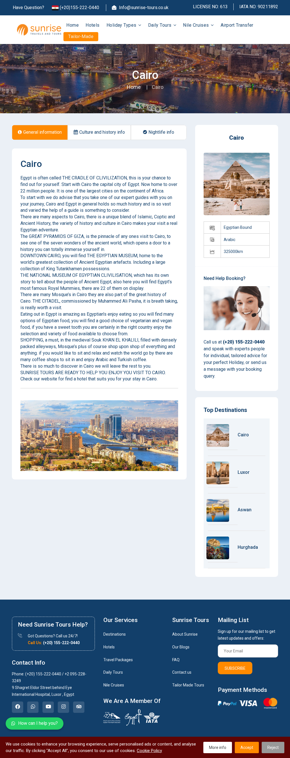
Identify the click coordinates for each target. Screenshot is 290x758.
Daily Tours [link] (113, 672)
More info (217, 747)
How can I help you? (38, 723)
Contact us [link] (181, 672)
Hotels (93, 25)
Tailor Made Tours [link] (188, 685)
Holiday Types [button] (122, 25)
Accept (246, 747)
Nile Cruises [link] (113, 685)
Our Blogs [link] (180, 647)
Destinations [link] (114, 634)
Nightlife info (161, 132)
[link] (17, 707)
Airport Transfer (237, 25)
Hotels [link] (109, 647)
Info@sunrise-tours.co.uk (143, 7)
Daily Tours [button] (160, 25)
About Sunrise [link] (185, 634)
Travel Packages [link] (118, 660)
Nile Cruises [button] (196, 25)
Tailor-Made (80, 36)
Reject (273, 747)
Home (72, 25)
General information (42, 132)
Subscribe (235, 668)
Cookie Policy (149, 750)
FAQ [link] (176, 660)
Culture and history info (102, 132)
